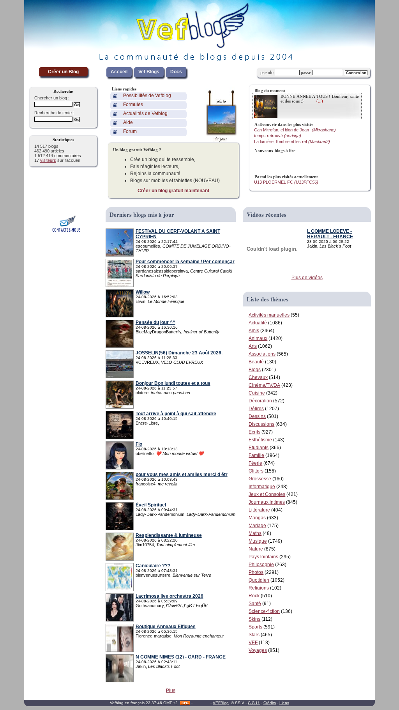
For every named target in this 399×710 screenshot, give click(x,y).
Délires (256, 408)
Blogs (255, 369)
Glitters (256, 471)
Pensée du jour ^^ (155, 322)
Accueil (119, 71)
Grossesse (260, 479)
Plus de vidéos (307, 277)
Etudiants (258, 447)
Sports (255, 627)
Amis (254, 330)
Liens (284, 703)
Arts (253, 346)
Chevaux (258, 377)
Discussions (261, 424)
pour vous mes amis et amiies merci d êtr (182, 474)
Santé (255, 603)
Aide (128, 122)
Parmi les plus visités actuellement (286, 176)
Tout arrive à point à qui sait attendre (176, 413)
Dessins (257, 416)
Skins (254, 619)
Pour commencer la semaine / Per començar (185, 261)
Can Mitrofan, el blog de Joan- (295, 129)
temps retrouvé (277, 135)
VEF (253, 642)
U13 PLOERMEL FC (286, 182)
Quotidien (259, 580)
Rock (254, 595)
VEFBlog (221, 703)
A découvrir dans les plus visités (283, 124)
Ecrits (254, 432)
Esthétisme (260, 440)
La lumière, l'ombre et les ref (292, 141)
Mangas (257, 518)
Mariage (257, 525)
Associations (262, 354)
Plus (170, 690)
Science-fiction (264, 611)
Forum (130, 131)
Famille (256, 455)
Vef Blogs (148, 71)
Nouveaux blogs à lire (274, 150)
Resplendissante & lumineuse (169, 535)
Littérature (259, 510)
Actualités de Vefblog (145, 113)
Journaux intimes (267, 502)
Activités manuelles (269, 315)
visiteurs (48, 160)
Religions (259, 588)
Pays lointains (263, 557)
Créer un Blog (63, 71)
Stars (254, 634)
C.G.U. (254, 703)
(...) (319, 101)
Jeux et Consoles (267, 494)
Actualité (258, 323)
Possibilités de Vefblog (147, 95)
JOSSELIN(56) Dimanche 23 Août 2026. (179, 353)
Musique (258, 541)
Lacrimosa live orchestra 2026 (169, 596)
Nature (256, 549)
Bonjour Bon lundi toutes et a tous (173, 383)
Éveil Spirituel (151, 505)
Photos (256, 572)
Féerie (255, 463)
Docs (176, 71)
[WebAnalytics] (201, 703)
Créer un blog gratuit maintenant (173, 190)
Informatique (262, 486)
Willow (143, 292)
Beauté (256, 362)
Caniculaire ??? (153, 565)
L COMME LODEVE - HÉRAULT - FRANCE (330, 233)
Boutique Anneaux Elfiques (166, 626)
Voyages (258, 650)
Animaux (258, 338)
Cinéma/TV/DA (264, 385)
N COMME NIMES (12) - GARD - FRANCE (181, 657)
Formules (133, 104)
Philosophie (261, 564)
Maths (255, 533)
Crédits (269, 703)
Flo (139, 444)
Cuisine (257, 393)
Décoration (260, 401)
